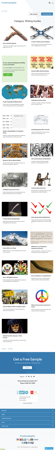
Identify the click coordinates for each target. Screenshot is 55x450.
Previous (4, 348)
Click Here (27, 367)
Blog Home (4, 11)
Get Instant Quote (47, 14)
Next (12, 348)
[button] (49, 449)
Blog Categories (34, 14)
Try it (8, 74)
